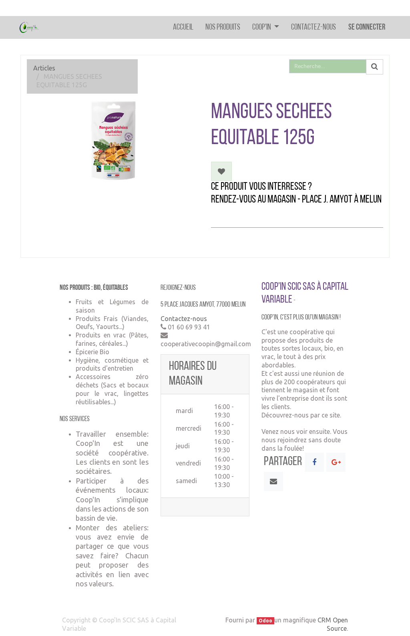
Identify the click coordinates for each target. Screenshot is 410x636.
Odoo (265, 620)
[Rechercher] (374, 66)
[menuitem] (183, 27)
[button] (221, 171)
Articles (44, 68)
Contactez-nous (184, 318)
